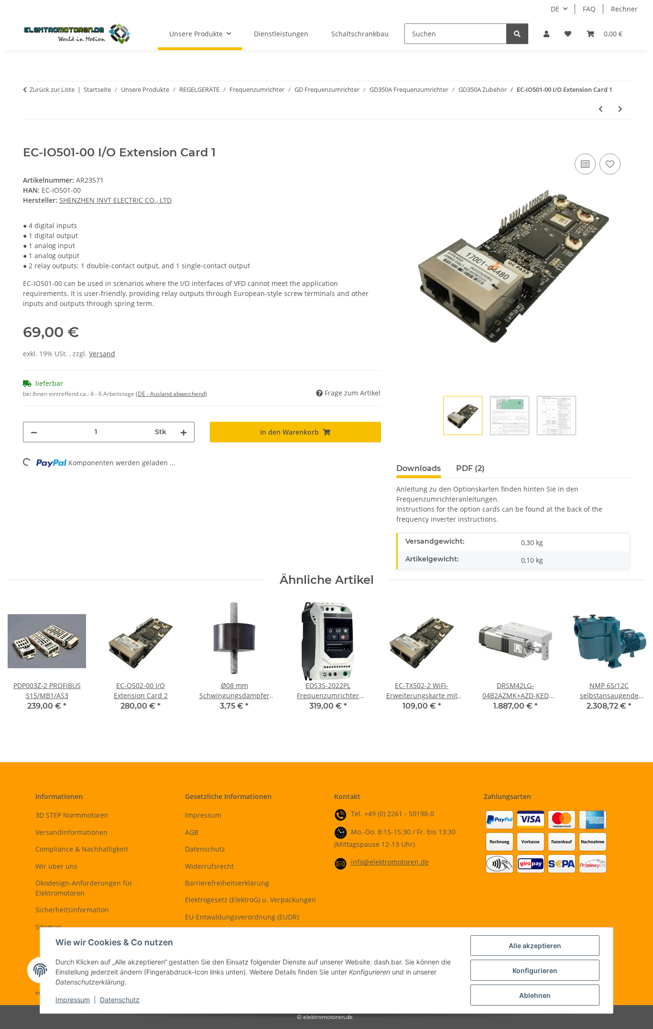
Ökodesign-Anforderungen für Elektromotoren (83, 888)
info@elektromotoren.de (390, 861)
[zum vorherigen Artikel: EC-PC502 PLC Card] (600, 109)
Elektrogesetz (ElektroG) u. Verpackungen (250, 899)
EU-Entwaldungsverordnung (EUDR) (242, 916)
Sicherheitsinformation (72, 909)
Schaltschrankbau (360, 33)
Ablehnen (535, 995)
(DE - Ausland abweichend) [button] (171, 394)
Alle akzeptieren (535, 945)
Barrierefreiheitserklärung (227, 882)
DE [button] (555, 8)
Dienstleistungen (281, 33)
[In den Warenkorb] (30, 140)
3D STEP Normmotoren (72, 815)
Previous (24, 662)
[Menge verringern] (33, 432)
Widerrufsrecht (209, 866)
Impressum (72, 1000)
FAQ (589, 8)
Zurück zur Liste (52, 89)
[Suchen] (517, 33)
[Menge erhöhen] (183, 432)
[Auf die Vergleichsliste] (585, 164)
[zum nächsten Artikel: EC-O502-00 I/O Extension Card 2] (620, 109)
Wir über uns (56, 866)
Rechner (624, 8)
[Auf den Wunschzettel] (609, 164)
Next (630, 662)
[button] (546, 33)
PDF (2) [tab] (470, 468)
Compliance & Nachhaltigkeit (81, 849)
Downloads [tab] (418, 468)
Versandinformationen (71, 832)
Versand (102, 353)
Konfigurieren (534, 970)
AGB (191, 832)
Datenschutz (120, 1000)
